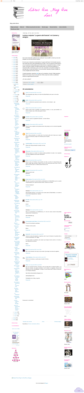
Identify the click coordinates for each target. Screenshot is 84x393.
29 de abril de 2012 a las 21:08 (39, 143)
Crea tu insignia (66, 230)
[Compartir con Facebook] (41, 82)
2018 (14, 71)
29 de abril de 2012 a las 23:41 (35, 170)
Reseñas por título (15, 29)
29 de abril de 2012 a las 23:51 (38, 179)
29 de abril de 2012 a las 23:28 (34, 160)
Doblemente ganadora (16, 201)
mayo (15, 99)
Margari (27, 170)
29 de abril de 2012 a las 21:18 (37, 151)
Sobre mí (22, 27)
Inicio (43, 321)
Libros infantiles (62, 27)
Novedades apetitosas (16, 116)
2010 (14, 319)
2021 (14, 66)
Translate (69, 238)
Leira (27, 92)
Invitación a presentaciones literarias (16, 258)
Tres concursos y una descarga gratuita (16, 184)
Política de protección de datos (33, 27)
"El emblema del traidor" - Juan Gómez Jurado (17, 278)
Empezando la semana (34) (16, 297)
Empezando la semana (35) (16, 211)
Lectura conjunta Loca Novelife (16, 302)
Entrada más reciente (27, 321)
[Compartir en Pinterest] (42, 82)
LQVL (27, 100)
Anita (27, 160)
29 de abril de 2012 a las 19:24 (34, 92)
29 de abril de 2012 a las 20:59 (34, 133)
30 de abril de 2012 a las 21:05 (34, 249)
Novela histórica (53, 27)
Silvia (27, 264)
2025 (14, 59)
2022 (14, 64)
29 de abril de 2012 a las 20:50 (36, 116)
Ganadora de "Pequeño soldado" (17, 262)
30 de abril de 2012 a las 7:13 (36, 190)
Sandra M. (28, 234)
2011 (14, 317)
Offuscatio (28, 151)
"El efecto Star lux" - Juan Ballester (16, 290)
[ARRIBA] (79, 390)
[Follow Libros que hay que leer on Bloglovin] (70, 150)
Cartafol (27, 116)
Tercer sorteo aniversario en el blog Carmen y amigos (17, 243)
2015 (14, 77)
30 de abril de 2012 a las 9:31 (36, 209)
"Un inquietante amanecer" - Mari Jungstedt (17, 157)
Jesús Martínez (29, 257)
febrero (16, 313)
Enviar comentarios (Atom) (34, 323)
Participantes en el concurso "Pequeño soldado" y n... (16, 271)
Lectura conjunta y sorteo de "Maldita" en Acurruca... (17, 134)
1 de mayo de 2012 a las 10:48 (35, 264)
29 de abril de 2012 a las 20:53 (36, 124)
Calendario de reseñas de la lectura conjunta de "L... (16, 122)
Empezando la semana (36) (16, 104)
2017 (14, 73)
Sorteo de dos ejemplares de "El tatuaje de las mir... (17, 232)
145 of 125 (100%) (15, 343)
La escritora (70, 258)
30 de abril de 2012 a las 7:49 (36, 199)
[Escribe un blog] (39, 82)
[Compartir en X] (40, 82)
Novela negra (45, 27)
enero (15, 315)
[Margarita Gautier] (64, 229)
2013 (14, 80)
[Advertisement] (42, 311)
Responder (28, 96)
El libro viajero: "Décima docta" (16, 197)
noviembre (16, 87)
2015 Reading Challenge (16, 333)
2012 (14, 82)
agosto (15, 94)
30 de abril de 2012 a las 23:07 (39, 257)
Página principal (14, 27)
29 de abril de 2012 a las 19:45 (35, 100)
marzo (15, 312)
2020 (14, 68)
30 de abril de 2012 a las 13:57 (37, 234)
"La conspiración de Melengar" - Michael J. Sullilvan (16, 191)
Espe (27, 249)
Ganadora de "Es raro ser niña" (17, 139)
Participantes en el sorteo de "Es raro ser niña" (16, 144)
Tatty (27, 133)
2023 (14, 62)
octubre (16, 89)
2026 (14, 57)
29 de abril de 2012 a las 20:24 (35, 107)
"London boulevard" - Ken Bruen (17, 249)
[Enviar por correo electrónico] (37, 82)
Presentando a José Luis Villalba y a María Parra (17, 177)
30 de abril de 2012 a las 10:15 (44, 221)
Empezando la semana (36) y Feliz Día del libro (16, 163)
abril (15, 101)
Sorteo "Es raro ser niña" (16, 227)
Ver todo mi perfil (67, 144)
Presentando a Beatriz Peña (16, 238)
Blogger (46, 383)
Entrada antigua (57, 321)
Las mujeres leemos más (16, 128)
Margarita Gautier (67, 228)
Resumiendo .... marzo (16, 266)
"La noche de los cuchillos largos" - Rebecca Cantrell (17, 206)
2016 (14, 75)
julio (15, 96)
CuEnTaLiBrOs (29, 143)
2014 (14, 79)
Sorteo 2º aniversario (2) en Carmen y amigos (17, 307)
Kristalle (27, 199)
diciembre (16, 84)
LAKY (67, 138)
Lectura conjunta (30, 84)
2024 (14, 61)
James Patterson (71, 259)
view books (17, 345)
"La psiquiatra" (16, 294)
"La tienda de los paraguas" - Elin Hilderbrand (17, 170)
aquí (37, 73)
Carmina (27, 124)
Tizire (27, 107)
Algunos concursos (16, 224)
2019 (14, 70)
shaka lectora (29, 179)
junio (15, 98)
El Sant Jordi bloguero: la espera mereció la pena (16, 150)
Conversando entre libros (31, 221)
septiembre (16, 91)
